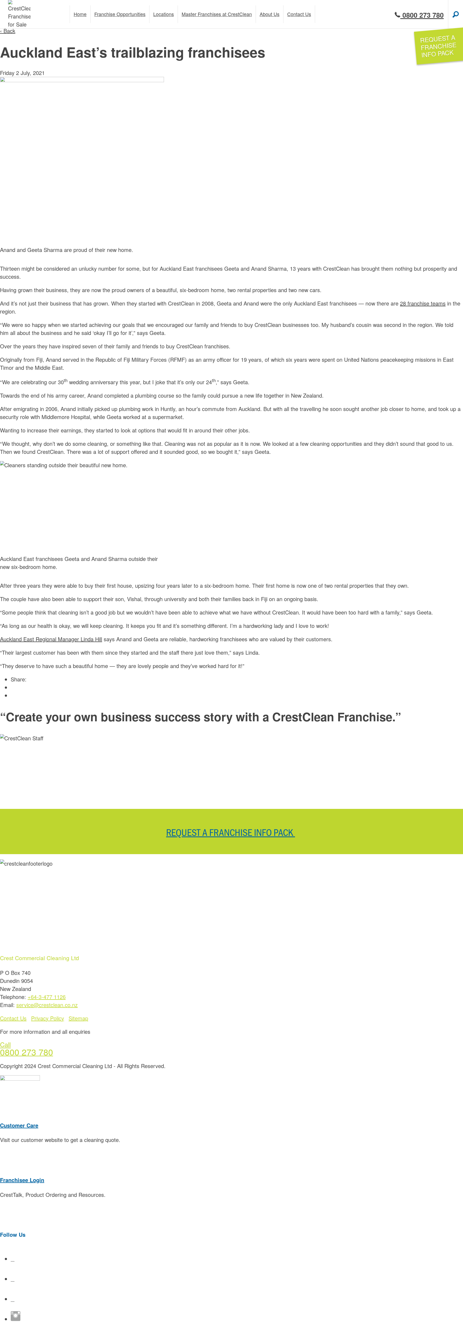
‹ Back (7, 31)
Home (80, 14)
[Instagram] (15, 1319)
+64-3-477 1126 (47, 997)
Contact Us (13, 1018)
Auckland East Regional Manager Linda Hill (51, 639)
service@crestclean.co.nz (47, 1005)
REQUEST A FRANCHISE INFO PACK (230, 832)
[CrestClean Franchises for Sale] (19, 14)
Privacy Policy (47, 1018)
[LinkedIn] (12, 1299)
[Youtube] (12, 1279)
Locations (163, 14)
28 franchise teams (423, 303)
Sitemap (78, 1018)
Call (5, 1044)
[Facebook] (12, 1258)
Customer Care (19, 1125)
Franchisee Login (22, 1180)
